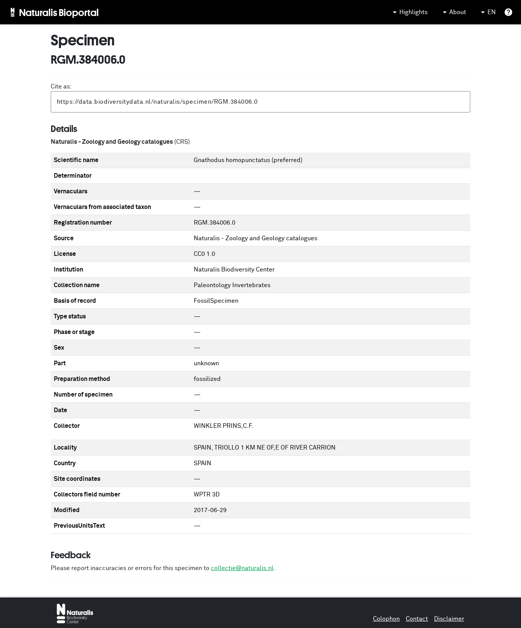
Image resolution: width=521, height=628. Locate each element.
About (457, 12)
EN (491, 12)
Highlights (413, 12)
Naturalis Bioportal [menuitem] (59, 12)
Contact (417, 619)
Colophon (386, 619)
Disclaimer (449, 619)
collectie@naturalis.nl (242, 568)
